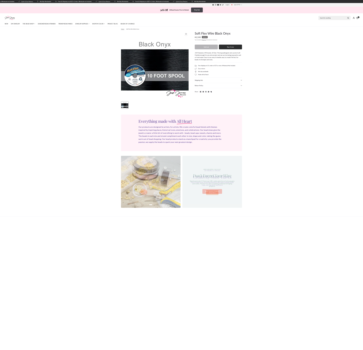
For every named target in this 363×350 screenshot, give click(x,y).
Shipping (204, 40)
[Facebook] (213, 5)
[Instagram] (215, 5)
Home (122, 29)
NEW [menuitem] (6, 24)
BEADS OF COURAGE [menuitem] (128, 24)
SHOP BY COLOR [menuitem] (97, 24)
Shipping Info (199, 80)
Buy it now (230, 47)
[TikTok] (223, 5)
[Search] (348, 18)
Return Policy (199, 85)
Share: (196, 91)
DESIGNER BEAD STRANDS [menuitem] (46, 24)
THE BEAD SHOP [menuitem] (28, 24)
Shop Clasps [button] (212, 191)
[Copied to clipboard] (211, 92)
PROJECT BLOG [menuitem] (113, 24)
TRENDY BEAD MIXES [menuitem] (65, 24)
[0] (356, 18)
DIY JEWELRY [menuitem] (15, 24)
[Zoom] (186, 34)
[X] (203, 92)
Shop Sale (197, 10)
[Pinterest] (220, 5)
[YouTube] (218, 5)
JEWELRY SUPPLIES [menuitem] (81, 24)
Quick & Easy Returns (23, 1)
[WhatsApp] (208, 92)
